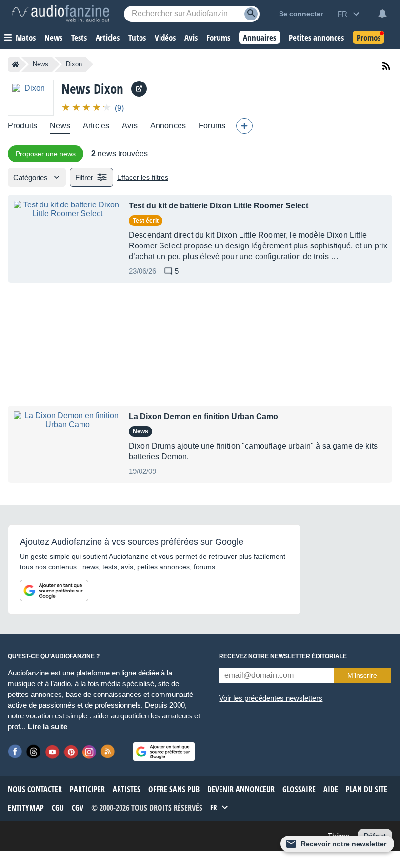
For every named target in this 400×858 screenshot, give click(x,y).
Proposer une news (46, 154)
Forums (212, 126)
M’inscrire (362, 675)
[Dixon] (30, 97)
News (40, 64)
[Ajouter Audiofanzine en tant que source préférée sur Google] (54, 590)
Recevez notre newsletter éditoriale (283, 656)
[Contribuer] (244, 126)
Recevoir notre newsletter (343, 844)
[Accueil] (15, 64)
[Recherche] (251, 13)
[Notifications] (382, 14)
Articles (96, 126)
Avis (130, 126)
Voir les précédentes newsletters (270, 698)
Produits (22, 126)
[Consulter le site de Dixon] (139, 89)
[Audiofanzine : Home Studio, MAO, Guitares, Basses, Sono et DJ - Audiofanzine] (60, 13)
